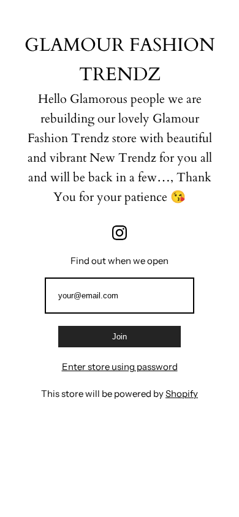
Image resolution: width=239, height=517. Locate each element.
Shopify (181, 393)
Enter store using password (120, 366)
